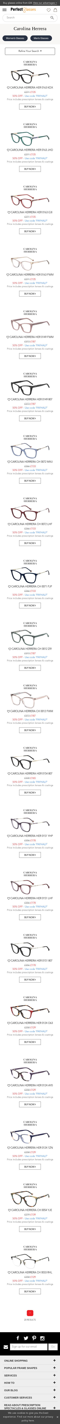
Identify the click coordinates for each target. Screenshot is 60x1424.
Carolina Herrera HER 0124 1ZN (31, 1148)
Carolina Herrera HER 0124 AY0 (32, 1085)
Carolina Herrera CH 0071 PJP (31, 586)
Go (53, 1347)
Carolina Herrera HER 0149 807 (31, 399)
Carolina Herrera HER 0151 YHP (31, 836)
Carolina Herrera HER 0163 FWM (32, 275)
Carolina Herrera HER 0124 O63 (31, 1023)
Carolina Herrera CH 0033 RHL (31, 1272)
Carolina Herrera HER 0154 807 (31, 773)
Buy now (29, 107)
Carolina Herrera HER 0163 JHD (31, 150)
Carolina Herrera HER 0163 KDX (31, 87)
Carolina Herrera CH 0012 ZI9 (32, 649)
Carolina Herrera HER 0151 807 (31, 961)
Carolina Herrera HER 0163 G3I (31, 212)
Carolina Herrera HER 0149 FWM (32, 337)
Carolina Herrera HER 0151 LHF (31, 898)
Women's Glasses (15, 38)
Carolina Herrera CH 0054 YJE (31, 1210)
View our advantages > (45, 3)
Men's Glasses (41, 38)
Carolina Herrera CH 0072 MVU (32, 462)
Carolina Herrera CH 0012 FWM (31, 711)
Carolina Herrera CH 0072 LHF (31, 524)
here (31, 1421)
